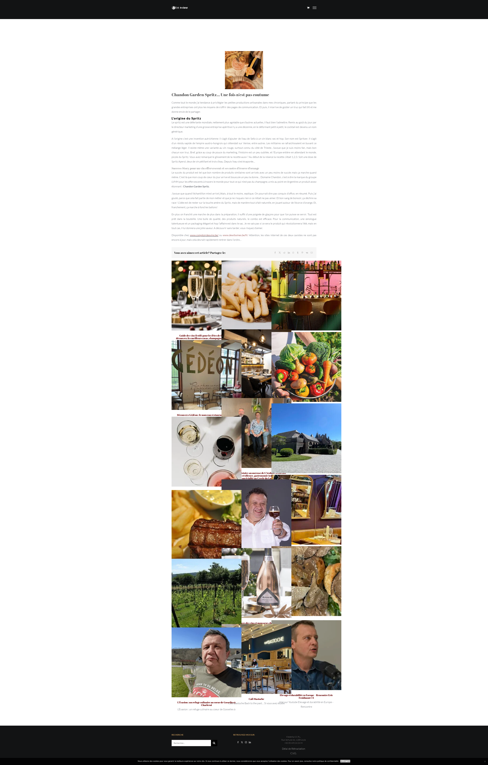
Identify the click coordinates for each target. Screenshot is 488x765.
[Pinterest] (302, 253)
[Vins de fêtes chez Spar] (206, 452)
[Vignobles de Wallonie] (206, 594)
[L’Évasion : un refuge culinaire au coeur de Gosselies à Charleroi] (206, 662)
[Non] (485, 761)
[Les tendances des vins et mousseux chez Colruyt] (256, 583)
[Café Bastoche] (256, 659)
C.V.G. (293, 753)
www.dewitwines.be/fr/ (235, 235)
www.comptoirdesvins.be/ (204, 235)
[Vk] (307, 253)
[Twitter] (242, 742)
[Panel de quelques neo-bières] (256, 514)
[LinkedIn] (289, 253)
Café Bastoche (256, 699)
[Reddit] (284, 253)
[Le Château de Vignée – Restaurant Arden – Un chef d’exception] (306, 438)
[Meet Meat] (206, 525)
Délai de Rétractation (293, 748)
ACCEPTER (345, 761)
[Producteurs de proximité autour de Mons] (306, 367)
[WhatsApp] (293, 253)
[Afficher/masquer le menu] (314, 8)
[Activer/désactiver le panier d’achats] (308, 7)
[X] (279, 253)
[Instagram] (246, 742)
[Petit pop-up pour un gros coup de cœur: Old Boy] (306, 510)
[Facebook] (275, 253)
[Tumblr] (297, 253)
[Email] (311, 253)
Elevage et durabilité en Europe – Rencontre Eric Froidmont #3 (306, 696)
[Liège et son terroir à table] (256, 295)
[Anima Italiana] (256, 364)
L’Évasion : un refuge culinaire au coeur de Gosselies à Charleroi (206, 704)
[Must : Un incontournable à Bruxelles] (306, 295)
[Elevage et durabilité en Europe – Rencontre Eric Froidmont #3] (306, 655)
